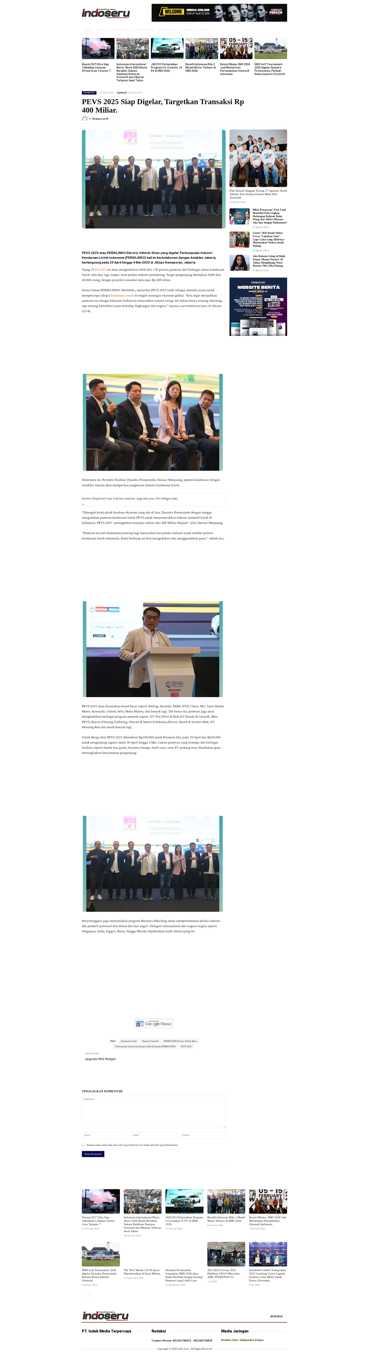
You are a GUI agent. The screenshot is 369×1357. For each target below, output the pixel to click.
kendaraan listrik (122, 295)
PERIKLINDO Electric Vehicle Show (180, 1041)
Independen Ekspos (252, 1339)
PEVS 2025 (98, 269)
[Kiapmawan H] (85, 119)
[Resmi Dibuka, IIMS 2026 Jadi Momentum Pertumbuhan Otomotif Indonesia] (236, 48)
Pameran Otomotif (150, 1041)
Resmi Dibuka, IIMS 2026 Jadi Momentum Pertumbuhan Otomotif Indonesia (235, 69)
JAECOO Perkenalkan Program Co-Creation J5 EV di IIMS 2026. (166, 67)
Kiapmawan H (100, 118)
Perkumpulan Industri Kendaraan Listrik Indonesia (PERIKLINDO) (146, 1046)
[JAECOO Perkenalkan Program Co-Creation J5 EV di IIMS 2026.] (167, 48)
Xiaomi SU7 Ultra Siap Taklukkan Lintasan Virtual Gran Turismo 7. (96, 67)
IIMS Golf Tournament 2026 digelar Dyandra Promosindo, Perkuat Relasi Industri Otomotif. (270, 69)
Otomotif (89, 93)
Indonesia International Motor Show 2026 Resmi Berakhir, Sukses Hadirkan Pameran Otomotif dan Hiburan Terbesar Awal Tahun (131, 72)
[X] (119, 237)
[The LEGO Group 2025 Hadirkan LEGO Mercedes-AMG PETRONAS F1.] (226, 1254)
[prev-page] (84, 1293)
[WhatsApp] (136, 237)
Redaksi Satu (229, 1339)
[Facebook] (110, 237)
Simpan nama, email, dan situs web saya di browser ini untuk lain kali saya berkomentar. (132, 1144)
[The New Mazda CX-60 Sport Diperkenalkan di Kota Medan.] (143, 1254)
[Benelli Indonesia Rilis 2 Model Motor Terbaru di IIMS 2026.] (201, 48)
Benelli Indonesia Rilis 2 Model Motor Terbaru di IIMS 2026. (200, 67)
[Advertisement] (154, 345)
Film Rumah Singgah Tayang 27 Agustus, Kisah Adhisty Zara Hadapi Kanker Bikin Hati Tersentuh (258, 194)
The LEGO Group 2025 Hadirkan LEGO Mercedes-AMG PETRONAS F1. (223, 1274)
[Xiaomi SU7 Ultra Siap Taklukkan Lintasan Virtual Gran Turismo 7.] (98, 48)
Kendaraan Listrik (129, 1041)
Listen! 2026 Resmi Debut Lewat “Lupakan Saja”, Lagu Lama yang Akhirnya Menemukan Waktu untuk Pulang (268, 239)
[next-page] (90, 1293)
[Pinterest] (127, 237)
